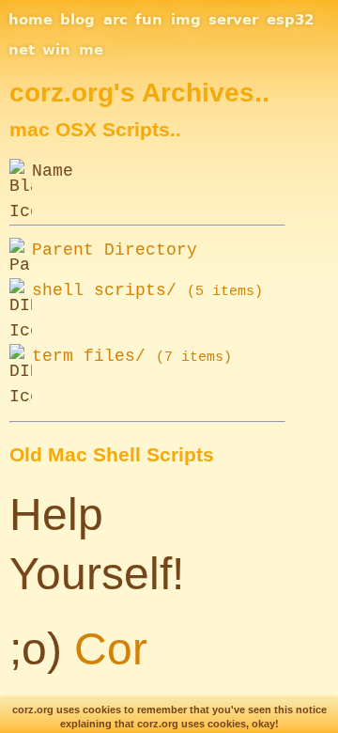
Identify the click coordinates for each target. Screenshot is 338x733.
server (233, 19)
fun (148, 19)
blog (77, 19)
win (56, 49)
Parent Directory (114, 250)
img (186, 19)
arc (115, 19)
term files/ (132, 356)
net (21, 49)
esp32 (290, 19)
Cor (110, 649)
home (30, 19)
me (91, 49)
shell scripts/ (147, 290)
